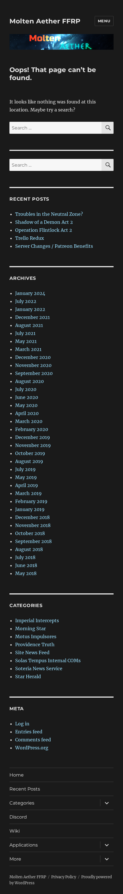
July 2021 (25, 333)
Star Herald (28, 676)
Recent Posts (24, 789)
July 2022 (25, 301)
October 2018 (30, 533)
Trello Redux (29, 238)
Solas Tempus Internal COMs (48, 660)
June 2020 (26, 397)
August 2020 (29, 381)
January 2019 (30, 509)
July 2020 (25, 389)
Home (16, 775)
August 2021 (29, 325)
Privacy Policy (63, 877)
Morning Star (30, 628)
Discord (18, 817)
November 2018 (33, 525)
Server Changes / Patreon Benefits (54, 246)
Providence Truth (35, 644)
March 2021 (28, 349)
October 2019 (30, 453)
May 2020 (26, 405)
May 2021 (26, 341)
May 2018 (26, 573)
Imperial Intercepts (37, 620)
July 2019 (25, 469)
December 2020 (33, 357)
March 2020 (28, 421)
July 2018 (25, 557)
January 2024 (30, 293)
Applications (23, 845)
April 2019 (26, 485)
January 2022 (30, 309)
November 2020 (33, 365)
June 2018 (26, 565)
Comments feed (33, 740)
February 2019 (31, 501)
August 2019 (29, 461)
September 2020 (34, 373)
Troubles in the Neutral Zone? (49, 214)
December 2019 (32, 437)
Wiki (14, 831)
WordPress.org (31, 748)
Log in (22, 724)
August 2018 (29, 549)
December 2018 (32, 517)
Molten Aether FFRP (44, 21)
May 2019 (26, 477)
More (15, 859)
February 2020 (31, 429)
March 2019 (28, 493)
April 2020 (27, 413)
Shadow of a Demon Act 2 (44, 222)
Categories (21, 803)
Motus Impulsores (35, 636)
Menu (104, 21)
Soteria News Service (38, 668)
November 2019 (33, 445)
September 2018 (33, 541)
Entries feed (28, 732)
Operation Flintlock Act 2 (43, 230)
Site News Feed (32, 652)
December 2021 (32, 317)
